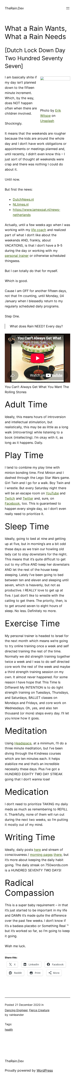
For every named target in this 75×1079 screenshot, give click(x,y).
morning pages (41, 855)
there (58, 855)
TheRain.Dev (14, 8)
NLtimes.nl (21, 204)
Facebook (12, 503)
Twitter (28, 498)
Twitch (10, 498)
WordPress (45, 1070)
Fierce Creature (39, 1010)
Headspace (22, 743)
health (9, 1029)
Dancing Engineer (16, 1010)
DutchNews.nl (23, 199)
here (37, 850)
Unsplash (47, 121)
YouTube (52, 493)
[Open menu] (67, 8)
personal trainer (17, 256)
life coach (38, 230)
